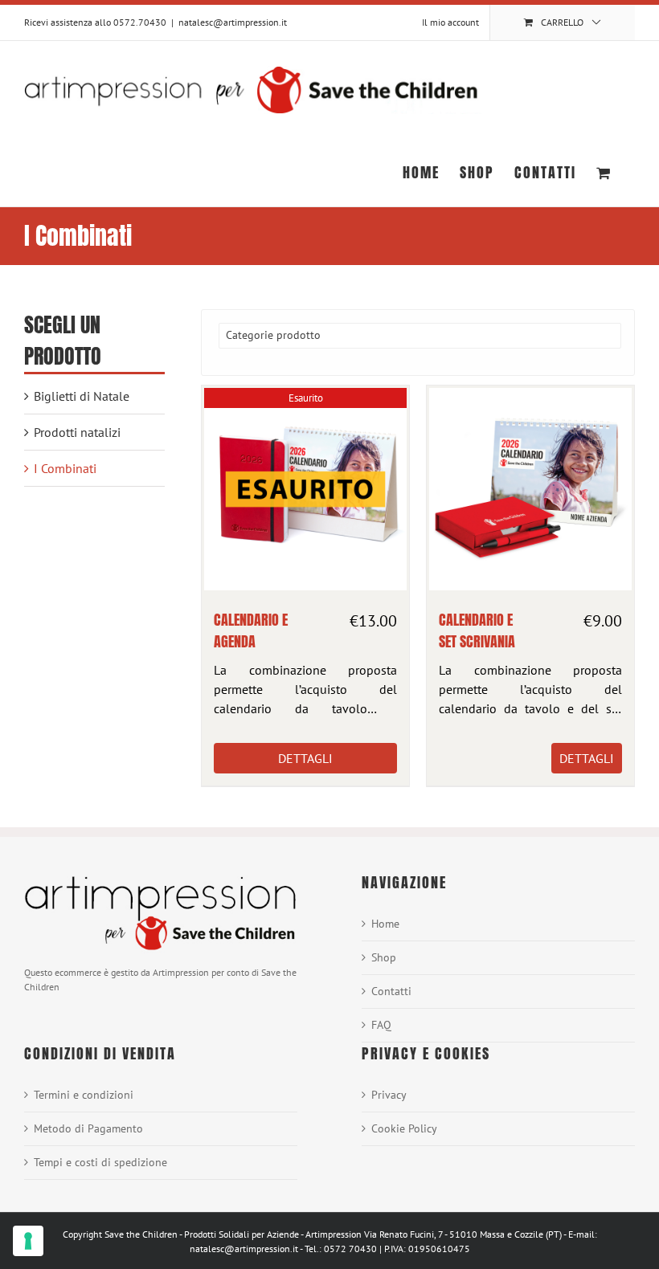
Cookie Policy (404, 1128)
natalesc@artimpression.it (232, 22)
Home (385, 923)
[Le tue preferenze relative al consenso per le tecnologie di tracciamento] (28, 1241)
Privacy (389, 1094)
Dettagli (305, 758)
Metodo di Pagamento (88, 1128)
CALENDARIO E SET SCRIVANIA (477, 630)
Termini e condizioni (83, 1094)
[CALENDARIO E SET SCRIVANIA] (530, 489)
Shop (383, 957)
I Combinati (65, 468)
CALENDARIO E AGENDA (251, 630)
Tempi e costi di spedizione (100, 1162)
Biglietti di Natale (81, 396)
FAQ (381, 1025)
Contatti (391, 991)
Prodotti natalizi (77, 432)
